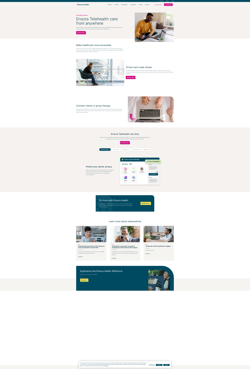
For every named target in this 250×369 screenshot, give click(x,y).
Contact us (83, 280)
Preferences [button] (106, 365)
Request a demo (158, 4)
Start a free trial (168, 4)
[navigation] (132, 4)
